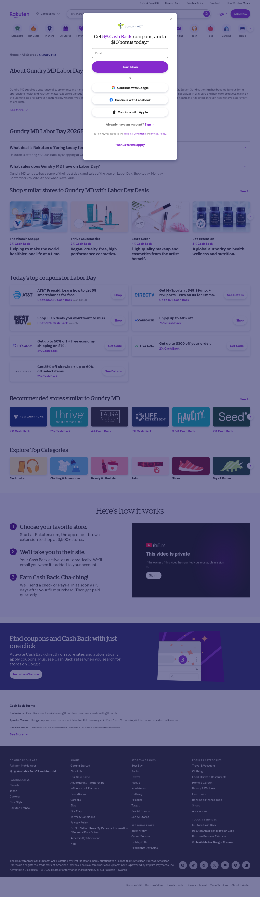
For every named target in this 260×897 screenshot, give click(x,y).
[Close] (171, 19)
